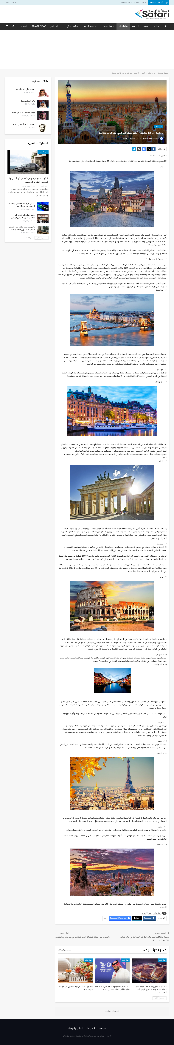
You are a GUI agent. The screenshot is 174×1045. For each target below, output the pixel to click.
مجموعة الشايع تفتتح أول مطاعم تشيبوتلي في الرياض (23, 216)
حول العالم (123, 26)
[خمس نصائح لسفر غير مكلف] (43, 115)
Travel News (39, 26)
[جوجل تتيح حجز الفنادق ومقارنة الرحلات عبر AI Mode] (43, 206)
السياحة (157, 26)
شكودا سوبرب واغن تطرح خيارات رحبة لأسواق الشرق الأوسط (29, 180)
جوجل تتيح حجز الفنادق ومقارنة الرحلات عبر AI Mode (22, 205)
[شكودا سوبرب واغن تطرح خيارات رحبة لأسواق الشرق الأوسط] (28, 162)
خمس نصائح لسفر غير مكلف (23, 112)
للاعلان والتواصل (126, 2)
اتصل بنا (136, 2)
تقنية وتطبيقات (90, 26)
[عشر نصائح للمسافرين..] (43, 92)
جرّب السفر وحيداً (28, 101)
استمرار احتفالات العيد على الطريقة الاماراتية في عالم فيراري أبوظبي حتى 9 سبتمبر (144, 938)
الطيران (135, 26)
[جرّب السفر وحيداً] (43, 104)
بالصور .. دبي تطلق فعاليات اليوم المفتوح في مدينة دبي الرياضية (82, 936)
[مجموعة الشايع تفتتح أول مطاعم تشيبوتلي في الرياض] (43, 218)
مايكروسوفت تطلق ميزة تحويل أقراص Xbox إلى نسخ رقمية (22, 228)
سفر (150, 913)
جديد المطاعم (56, 26)
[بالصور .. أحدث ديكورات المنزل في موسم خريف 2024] (75, 970)
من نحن (143, 2)
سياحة (143, 913)
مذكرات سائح (72, 26)
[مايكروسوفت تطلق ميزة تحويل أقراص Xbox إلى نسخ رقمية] (43, 230)
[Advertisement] (87, 50)
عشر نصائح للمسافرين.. (25, 89)
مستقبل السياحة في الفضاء (23, 124)
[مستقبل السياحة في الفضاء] (43, 127)
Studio (78, 1036)
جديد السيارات (43, 152)
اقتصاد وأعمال (108, 26)
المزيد (25, 26)
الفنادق (146, 26)
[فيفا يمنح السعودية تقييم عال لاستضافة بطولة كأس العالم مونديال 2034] (112, 970)
